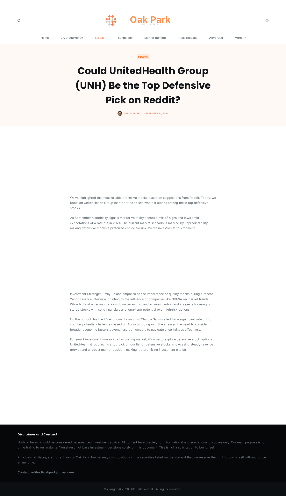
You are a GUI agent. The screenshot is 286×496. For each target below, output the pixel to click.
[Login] (267, 20)
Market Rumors (155, 38)
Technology (124, 38)
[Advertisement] (143, 166)
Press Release (187, 38)
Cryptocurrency (72, 38)
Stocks (99, 38)
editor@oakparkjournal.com (52, 472)
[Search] (19, 20)
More (238, 38)
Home (45, 38)
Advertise (216, 38)
